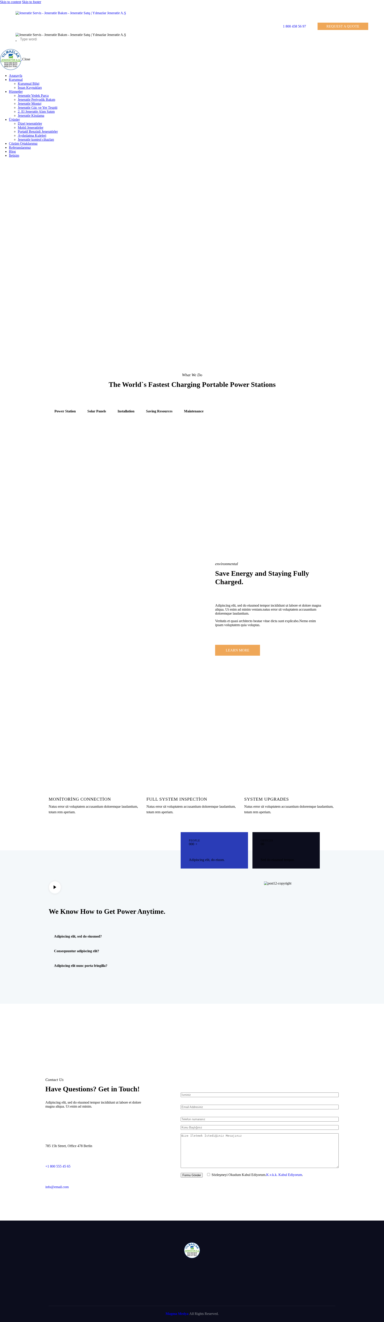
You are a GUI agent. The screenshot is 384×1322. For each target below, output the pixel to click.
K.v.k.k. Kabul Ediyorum (284, 1175)
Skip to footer (31, 2)
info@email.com (57, 1187)
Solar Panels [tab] (96, 411)
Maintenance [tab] (194, 411)
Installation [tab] (126, 411)
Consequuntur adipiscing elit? (76, 951)
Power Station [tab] (65, 411)
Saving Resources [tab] (159, 411)
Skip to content (10, 2)
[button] (106, 936)
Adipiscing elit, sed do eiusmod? (78, 936)
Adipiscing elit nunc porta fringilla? (80, 966)
